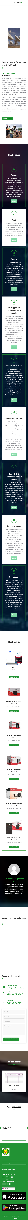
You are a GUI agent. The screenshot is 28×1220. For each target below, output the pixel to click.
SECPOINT (14, 667)
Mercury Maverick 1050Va (14, 837)
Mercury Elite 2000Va (14, 769)
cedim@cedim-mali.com (15, 988)
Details (14, 201)
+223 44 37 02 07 (15, 994)
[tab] (8, 73)
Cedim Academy (6, 1163)
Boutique (4, 1160)
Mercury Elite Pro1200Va (14, 803)
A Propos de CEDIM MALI (8, 73)
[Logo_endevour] (6, 1128)
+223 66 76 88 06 (15, 1003)
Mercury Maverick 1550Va (14, 701)
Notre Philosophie (6, 75)
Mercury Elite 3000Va (14, 735)
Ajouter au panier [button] (14, 677)
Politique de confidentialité (8, 1169)
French (6, 1188)
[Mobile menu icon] (25, 2)
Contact (4, 1166)
